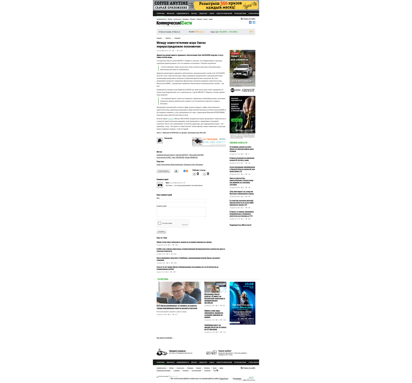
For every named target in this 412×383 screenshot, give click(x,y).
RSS (215, 370)
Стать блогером (196, 370)
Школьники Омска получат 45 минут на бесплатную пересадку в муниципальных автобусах (214, 298)
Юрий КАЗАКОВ (191, 157)
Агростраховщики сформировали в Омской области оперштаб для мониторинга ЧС (242, 169)
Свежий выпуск (161, 19)
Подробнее (223, 379)
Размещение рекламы (163, 370)
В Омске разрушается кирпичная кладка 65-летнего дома (242, 159)
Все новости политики (164, 338)
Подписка (207, 370)
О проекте (176, 370)
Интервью (186, 19)
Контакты (186, 370)
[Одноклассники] (187, 171)
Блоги (205, 19)
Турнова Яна (168, 138)
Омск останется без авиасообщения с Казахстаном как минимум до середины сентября (241, 181)
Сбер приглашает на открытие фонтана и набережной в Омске (242, 192)
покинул (171, 119)
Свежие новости (238, 142)
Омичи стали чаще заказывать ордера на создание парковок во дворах (184, 242)
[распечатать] (176, 172)
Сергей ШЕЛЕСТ (181, 155)
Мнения (192, 19)
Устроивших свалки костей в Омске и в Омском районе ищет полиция (242, 149)
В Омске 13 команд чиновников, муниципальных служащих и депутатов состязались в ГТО (242, 214)
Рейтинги (199, 19)
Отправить (161, 231)
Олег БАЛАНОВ (178, 157)
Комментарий (162, 206)
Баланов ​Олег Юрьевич (193, 165)
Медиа (170, 19)
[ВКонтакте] (185, 171)
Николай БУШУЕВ (196, 155)
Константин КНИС (164, 157)
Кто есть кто (177, 19)
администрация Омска (166, 155)
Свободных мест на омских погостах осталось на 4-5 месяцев (215, 327)
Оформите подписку (177, 351)
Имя (158, 198)
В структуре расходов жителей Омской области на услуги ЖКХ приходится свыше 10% (242, 202)
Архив (211, 19)
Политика (163, 279)
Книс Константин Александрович (170, 165)
